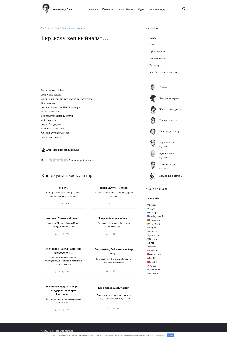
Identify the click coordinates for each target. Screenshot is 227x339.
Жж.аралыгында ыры (170, 109)
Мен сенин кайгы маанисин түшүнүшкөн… (63, 250)
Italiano (152, 246)
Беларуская (154, 220)
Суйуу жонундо (157, 51)
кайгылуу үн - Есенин (114, 187)
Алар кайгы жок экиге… (113, 218)
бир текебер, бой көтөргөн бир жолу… (114, 251)
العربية (152, 208)
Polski (152, 258)
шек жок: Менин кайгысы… (63, 218)
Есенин (163, 87)
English (152, 227)
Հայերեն (154, 212)
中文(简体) (154, 224)
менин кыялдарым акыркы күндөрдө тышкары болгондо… (63, 290)
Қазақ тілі (154, 250)
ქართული (154, 235)
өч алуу (63, 187)
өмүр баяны (126, 9)
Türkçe (152, 266)
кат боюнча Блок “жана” (114, 287)
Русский (153, 205)
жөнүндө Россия (157, 58)
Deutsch (153, 239)
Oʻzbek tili (154, 273)
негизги (93, 9)
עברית (151, 243)
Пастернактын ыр (168, 120)
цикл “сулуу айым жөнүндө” (164, 72)
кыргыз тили (155, 254)
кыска (152, 44)
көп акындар (158, 9)
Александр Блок (63, 9)
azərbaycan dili (156, 216)
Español (153, 262)
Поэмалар (108, 9)
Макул (170, 335)
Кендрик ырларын (169, 98)
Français (153, 231)
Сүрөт (142, 9)
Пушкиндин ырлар (169, 131)
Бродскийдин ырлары (170, 175)
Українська (154, 269)
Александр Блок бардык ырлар (62, 149)
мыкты (152, 37)
